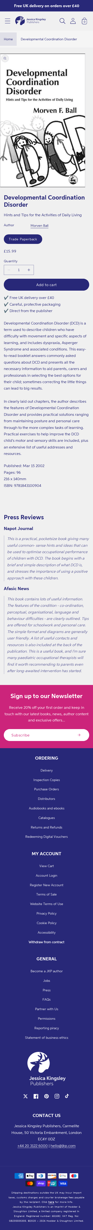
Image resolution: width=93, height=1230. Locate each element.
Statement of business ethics (46, 1037)
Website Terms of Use (46, 904)
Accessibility (47, 932)
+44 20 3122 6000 (32, 1145)
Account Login (46, 875)
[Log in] (73, 21)
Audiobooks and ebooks (46, 808)
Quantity (11, 261)
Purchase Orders (46, 789)
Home (8, 39)
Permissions (46, 1018)
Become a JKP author (47, 971)
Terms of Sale (46, 894)
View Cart (46, 866)
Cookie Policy (47, 923)
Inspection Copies (46, 780)
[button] (7, 21)
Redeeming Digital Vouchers (46, 836)
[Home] (30, 21)
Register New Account (46, 885)
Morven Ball (39, 225)
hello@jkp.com (63, 1145)
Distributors (46, 799)
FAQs (46, 999)
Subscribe (20, 735)
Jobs (46, 980)
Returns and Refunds (46, 827)
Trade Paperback (23, 239)
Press (47, 990)
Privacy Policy (46, 913)
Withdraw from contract (46, 942)
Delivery (47, 770)
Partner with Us (46, 1009)
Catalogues (46, 818)
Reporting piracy (46, 1028)
